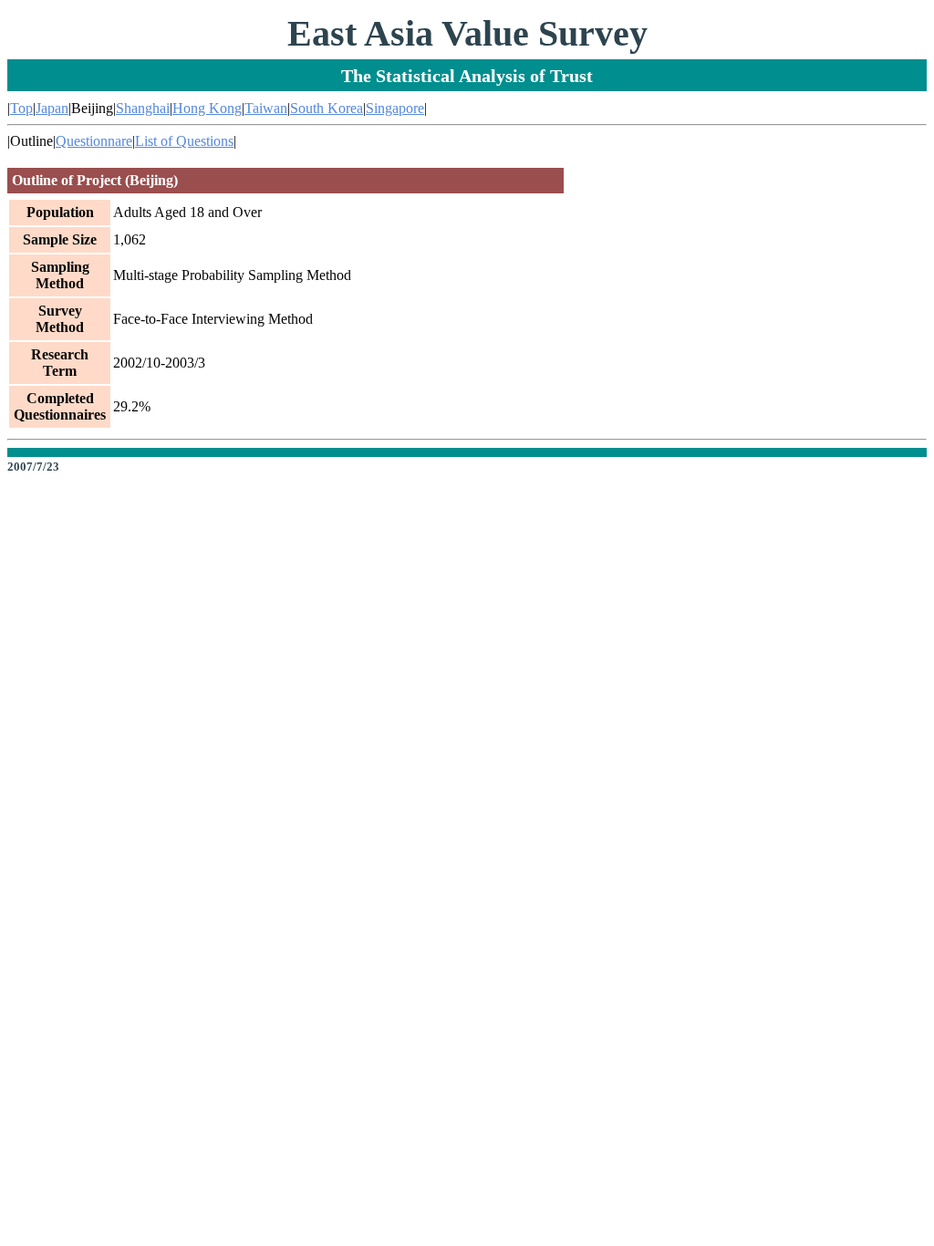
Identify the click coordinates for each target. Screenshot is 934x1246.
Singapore (395, 108)
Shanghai (143, 108)
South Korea (326, 108)
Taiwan (265, 108)
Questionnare (94, 141)
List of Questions (184, 141)
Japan (52, 108)
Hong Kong (207, 108)
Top (21, 108)
